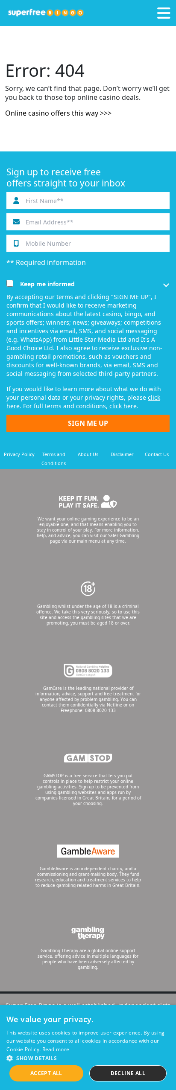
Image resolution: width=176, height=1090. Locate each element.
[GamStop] (88, 758)
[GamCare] (88, 670)
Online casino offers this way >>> (58, 113)
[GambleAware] (88, 851)
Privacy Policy (19, 454)
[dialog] (88, 1047)
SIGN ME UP (88, 423)
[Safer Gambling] (88, 501)
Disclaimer (122, 454)
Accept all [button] (46, 1073)
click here (123, 406)
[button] (88, 1058)
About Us (88, 454)
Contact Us (157, 454)
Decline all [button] (128, 1073)
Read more (56, 1049)
